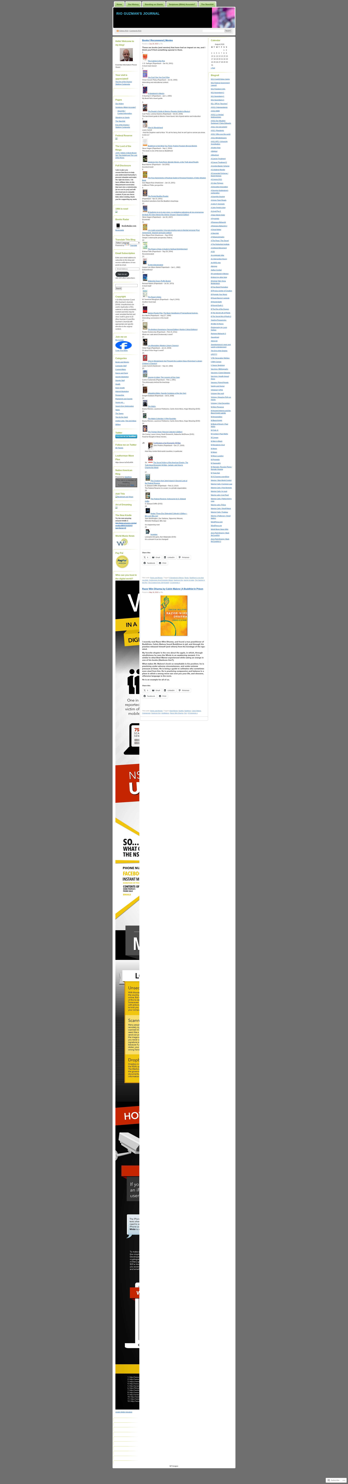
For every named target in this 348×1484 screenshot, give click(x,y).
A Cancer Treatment (218, 159)
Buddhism (187, 711)
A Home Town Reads (218, 200)
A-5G (213, 252)
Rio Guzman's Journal (138, 13)
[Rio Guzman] (123, 349)
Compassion (146, 713)
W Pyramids (215, 460)
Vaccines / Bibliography (219, 369)
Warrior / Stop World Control (221, 480)
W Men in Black (216, 441)
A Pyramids (215, 219)
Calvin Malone (196, 711)
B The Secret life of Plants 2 (221, 316)
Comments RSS (135, 31)
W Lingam (214, 438)
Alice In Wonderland (155, 128)
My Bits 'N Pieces (217, 324)
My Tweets (119, 448)
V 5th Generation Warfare (220, 358)
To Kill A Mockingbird (155, 265)
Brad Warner (174, 711)
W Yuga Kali (215, 473)
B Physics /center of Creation (221, 291)
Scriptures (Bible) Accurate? (182, 4)
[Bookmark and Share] (124, 497)
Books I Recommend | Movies (157, 40)
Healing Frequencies (218, 320)
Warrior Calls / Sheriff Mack (221, 508)
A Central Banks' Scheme (220, 166)
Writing (118, 424)
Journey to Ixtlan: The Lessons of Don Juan (164, 377)
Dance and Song (121, 373)
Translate (133, 245)
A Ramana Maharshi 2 (219, 226)
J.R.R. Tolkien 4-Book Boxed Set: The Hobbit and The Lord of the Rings (126, 155)
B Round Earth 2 (217, 305)
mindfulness (165, 713)
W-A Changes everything (220, 477)
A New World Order (218, 215)
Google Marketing (122, 377)
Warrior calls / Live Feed (220, 495)
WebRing (128, 477)
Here (132, 485)
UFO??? (214, 354)
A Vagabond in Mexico (156, 93)
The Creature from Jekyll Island (158, 582)
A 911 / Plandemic (217, 131)
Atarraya (214, 266)
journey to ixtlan (189, 580)
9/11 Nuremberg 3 (217, 96)
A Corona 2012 (216, 179)
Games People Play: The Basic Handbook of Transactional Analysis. (173, 313)
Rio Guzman (119, 340)
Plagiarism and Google (123, 399)
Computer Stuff (120, 366)
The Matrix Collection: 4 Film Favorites (162, 419)
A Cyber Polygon (217, 183)
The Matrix (152, 406)
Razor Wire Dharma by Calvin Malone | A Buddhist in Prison (172, 589)
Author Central (216, 270)
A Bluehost (215, 155)
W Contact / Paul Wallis (219, 434)
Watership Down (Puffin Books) (159, 281)
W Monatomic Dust (218, 445)
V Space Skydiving (218, 365)
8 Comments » (193, 713)
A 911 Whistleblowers (219, 138)
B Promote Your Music (219, 294)
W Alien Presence (217, 407)
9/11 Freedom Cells (218, 89)
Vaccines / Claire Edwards (220, 373)
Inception (154, 534)
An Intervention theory (219, 259)
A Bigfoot (214, 151)
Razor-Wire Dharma (176, 713)
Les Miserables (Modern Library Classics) (163, 346)
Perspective (119, 395)
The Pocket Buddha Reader (158, 196)
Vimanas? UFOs (217, 390)
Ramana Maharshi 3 (218, 334)
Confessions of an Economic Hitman (161, 580)
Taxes (117, 410)
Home (119, 4)
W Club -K (214, 430)
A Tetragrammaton (217, 237)
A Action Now (215, 148)
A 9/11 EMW (215, 111)
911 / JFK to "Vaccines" (219, 104)
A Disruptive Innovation (219, 187)
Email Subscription (125, 253)
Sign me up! (122, 274)
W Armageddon (216, 417)
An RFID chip (216, 263)
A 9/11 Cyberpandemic (219, 107)
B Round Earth (216, 302)
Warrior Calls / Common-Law (221, 484)
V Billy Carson (216, 362)
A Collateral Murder (218, 170)
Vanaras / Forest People (220, 383)
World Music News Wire (219, 529)
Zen (185, 713)
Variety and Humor (218, 386)
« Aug (213, 68)
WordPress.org (216, 526)
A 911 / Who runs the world (220, 134)
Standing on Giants (154, 4)
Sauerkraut (215, 337)
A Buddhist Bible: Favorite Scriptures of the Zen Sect (167, 393)
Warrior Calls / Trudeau (219, 512)
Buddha (181, 711)
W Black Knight (216, 420)
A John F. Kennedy (218, 204)
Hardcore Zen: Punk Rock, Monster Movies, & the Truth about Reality (173, 162)
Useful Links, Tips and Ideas (125, 421)
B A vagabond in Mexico (220, 274)
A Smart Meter (216, 230)
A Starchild (215, 233)
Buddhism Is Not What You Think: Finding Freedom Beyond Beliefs (172, 146)
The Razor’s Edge (154, 297)
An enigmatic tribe (217, 255)
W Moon (214, 449)
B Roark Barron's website (220, 298)
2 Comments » (175, 582)
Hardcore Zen (178, 580)
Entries (123, 31)
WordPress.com (217, 522)
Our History (133, 4)
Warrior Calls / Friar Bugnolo (221, 488)
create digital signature (123, 1412)
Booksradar (119, 230)
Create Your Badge (121, 350)
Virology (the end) (217, 394)
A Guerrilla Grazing (218, 197)
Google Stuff (120, 380)
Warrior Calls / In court (219, 491)
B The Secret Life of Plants (220, 313)
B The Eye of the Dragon (220, 309)
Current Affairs (120, 369)
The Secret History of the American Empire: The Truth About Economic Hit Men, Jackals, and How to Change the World (166, 465)
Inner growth (120, 388)
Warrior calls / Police (218, 505)
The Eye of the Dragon (219, 351)
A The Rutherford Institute (220, 244)
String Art (214, 341)
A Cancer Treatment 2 (219, 162)
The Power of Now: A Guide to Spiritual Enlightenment (167, 249)
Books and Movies (122, 362)
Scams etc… (120, 402)
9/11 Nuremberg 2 (217, 93)
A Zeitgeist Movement (219, 248)
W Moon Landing (217, 456)
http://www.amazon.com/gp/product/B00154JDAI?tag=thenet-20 (125, 525)
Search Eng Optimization (124, 406)
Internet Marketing (122, 391)
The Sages (119, 413)
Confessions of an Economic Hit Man (167, 443)
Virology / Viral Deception (220, 403)
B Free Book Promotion (219, 287)
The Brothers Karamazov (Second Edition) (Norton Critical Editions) (173, 330)
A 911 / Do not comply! (219, 127)
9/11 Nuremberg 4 (217, 100)
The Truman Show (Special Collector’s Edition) (165, 432)
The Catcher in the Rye (156, 61)
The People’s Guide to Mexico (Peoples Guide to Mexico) (169, 111)
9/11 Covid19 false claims (220, 79)
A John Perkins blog (218, 208)
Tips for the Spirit (121, 417)
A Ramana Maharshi (218, 222)
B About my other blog (219, 277)
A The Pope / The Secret (220, 241)
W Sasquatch (216, 463)
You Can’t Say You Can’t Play (159, 77)
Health (117, 384)
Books (187, 578)
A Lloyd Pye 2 (216, 211)
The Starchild (207, 4)
